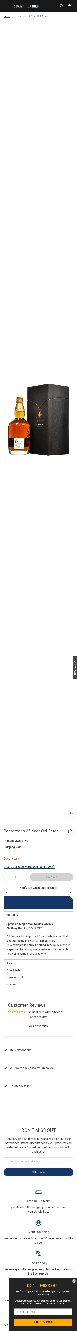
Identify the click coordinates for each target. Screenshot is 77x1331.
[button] (62, 6)
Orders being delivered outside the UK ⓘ (29, 866)
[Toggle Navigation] (7, 6)
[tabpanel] (38, 939)
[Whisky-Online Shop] (26, 6)
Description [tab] (12, 915)
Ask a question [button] (38, 1026)
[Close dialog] (74, 1281)
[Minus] (7, 877)
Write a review (38, 1017)
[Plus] (23, 877)
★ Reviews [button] (75, 667)
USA (44, 1109)
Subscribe (38, 1172)
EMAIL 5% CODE (43, 1322)
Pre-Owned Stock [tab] (14, 977)
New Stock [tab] (11, 984)
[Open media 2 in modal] (38, 419)
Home (7, 16)
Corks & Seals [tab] (13, 970)
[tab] (38, 963)
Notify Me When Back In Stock (38, 888)
